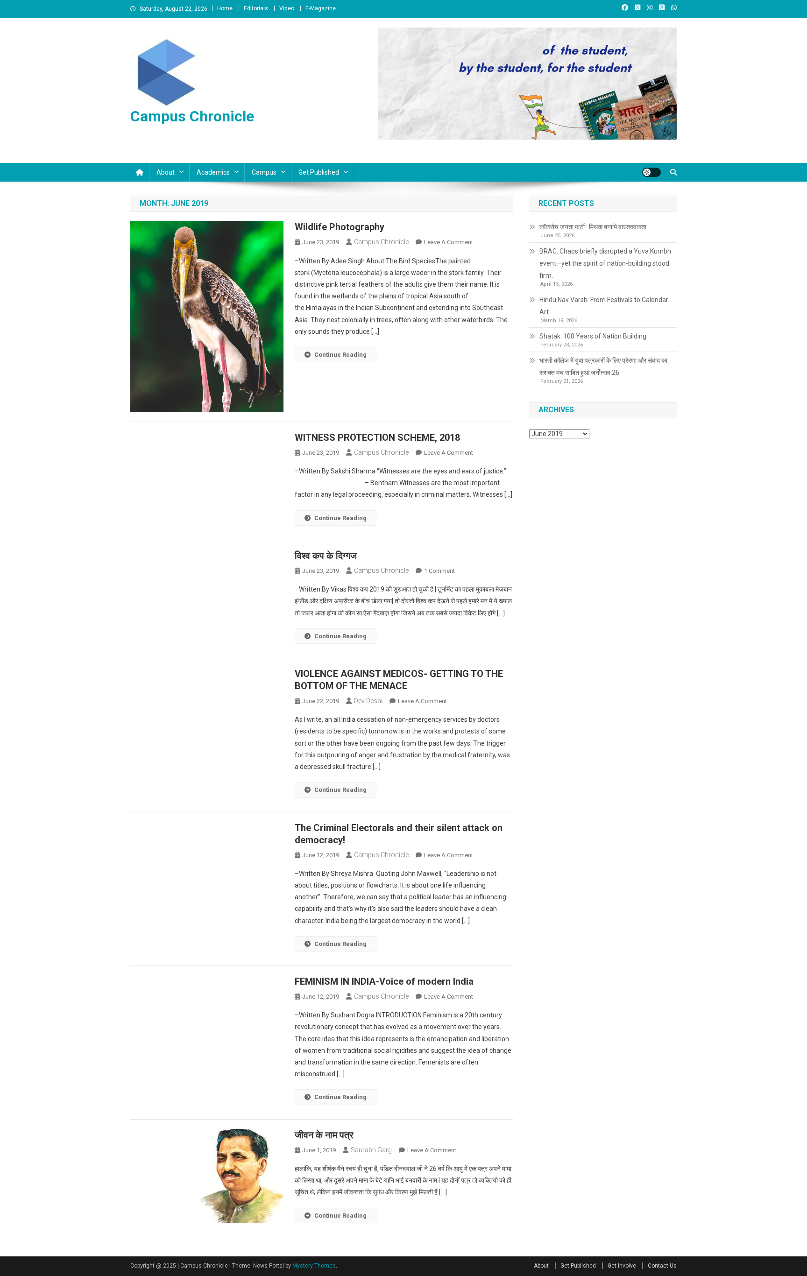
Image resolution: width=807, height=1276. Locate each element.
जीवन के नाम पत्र (324, 1135)
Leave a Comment (448, 242)
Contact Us (662, 1265)
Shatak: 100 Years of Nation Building (592, 336)
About (165, 172)
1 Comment (439, 570)
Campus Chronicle (192, 116)
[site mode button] (651, 172)
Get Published (318, 172)
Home (225, 8)
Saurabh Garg (371, 1150)
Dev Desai (368, 701)
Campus (264, 172)
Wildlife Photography (339, 227)
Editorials (256, 8)
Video (286, 8)
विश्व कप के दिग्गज (326, 555)
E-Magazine (320, 8)
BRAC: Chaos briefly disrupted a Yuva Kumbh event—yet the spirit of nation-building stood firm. (605, 263)
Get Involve (622, 1265)
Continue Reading (340, 354)
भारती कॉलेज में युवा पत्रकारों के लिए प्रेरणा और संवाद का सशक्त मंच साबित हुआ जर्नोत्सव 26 (603, 366)
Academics (213, 172)
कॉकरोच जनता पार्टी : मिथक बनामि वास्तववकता (592, 227)
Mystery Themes (314, 1265)
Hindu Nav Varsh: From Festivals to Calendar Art (603, 306)
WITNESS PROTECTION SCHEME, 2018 (377, 437)
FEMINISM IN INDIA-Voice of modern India (384, 981)
